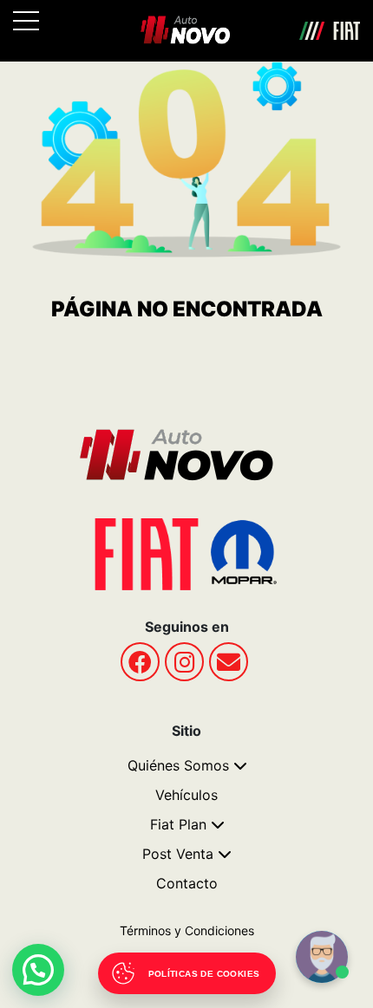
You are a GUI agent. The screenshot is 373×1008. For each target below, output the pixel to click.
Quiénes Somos (178, 765)
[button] (38, 970)
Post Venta (177, 853)
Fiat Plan (178, 824)
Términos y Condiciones (187, 930)
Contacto (187, 883)
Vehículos (186, 794)
